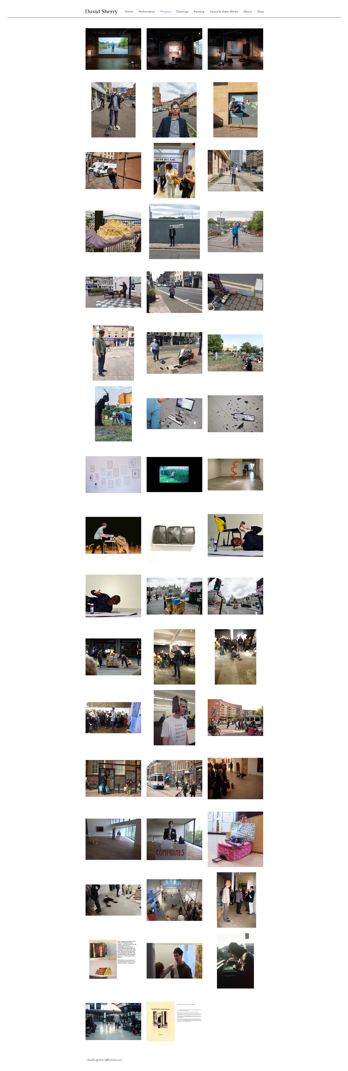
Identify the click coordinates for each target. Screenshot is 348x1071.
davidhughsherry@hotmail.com (104, 1059)
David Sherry (101, 11)
